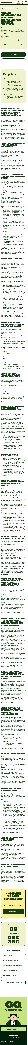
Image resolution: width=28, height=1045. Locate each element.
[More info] (19, 40)
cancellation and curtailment (16, 194)
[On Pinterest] (13, 941)
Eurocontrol (6, 471)
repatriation (6, 236)
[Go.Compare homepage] (7, 2)
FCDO (4, 801)
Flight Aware (4, 574)
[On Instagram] (9, 941)
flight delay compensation (13, 642)
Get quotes (13, 54)
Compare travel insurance (10, 516)
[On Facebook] (11, 929)
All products (4, 1041)
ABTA (4, 807)
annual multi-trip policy (7, 504)
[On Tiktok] (17, 941)
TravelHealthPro (11, 555)
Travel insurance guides (13, 982)
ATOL (22, 820)
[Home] (2, 8)
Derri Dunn (7, 36)
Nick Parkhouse (14, 40)
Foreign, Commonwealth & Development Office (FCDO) (13, 550)
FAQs (17, 1041)
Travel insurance (9, 8)
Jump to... (6, 61)
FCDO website (18, 853)
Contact (12, 1041)
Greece (8, 872)
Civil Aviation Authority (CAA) (11, 828)
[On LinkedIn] (17, 937)
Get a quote (13, 911)
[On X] (15, 929)
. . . (16, 8)
